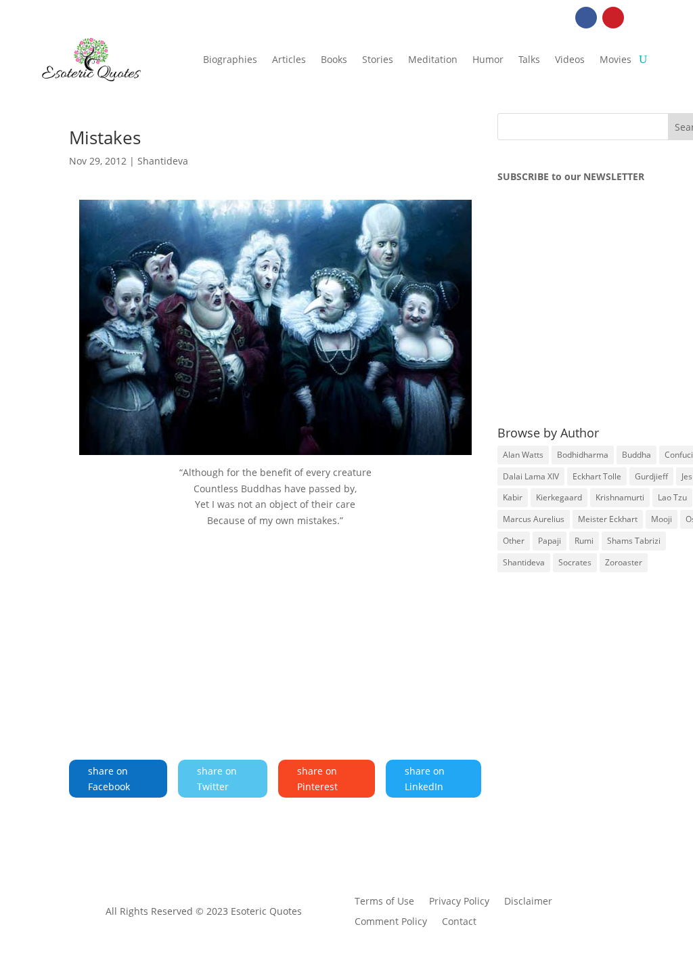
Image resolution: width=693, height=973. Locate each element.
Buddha (636, 454)
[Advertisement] (275, 629)
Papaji (549, 540)
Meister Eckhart (608, 519)
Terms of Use (384, 901)
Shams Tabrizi (634, 540)
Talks (529, 59)
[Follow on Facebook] (586, 17)
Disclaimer (528, 901)
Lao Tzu (672, 497)
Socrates (574, 562)
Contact (459, 922)
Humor (488, 59)
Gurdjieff (651, 476)
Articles (289, 59)
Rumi (584, 540)
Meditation (432, 59)
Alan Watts (523, 454)
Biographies (230, 59)
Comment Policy (391, 922)
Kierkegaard (559, 497)
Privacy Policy (459, 901)
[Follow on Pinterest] (613, 17)
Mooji (661, 519)
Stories (377, 59)
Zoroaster (623, 562)
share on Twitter (217, 779)
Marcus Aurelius (533, 519)
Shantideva (162, 160)
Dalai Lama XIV (531, 476)
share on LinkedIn (425, 779)
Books (334, 59)
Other (513, 540)
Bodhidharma (582, 454)
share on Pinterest (317, 779)
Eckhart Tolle (597, 476)
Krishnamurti (620, 497)
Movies (615, 59)
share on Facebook (109, 779)
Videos (570, 59)
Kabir (512, 497)
